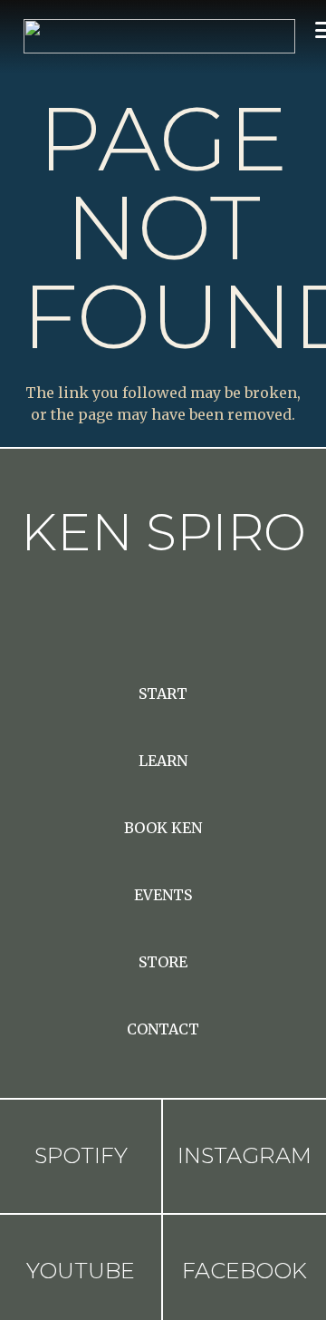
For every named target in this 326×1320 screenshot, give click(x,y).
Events (163, 895)
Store (163, 962)
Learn (163, 761)
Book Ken (163, 828)
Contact (163, 1029)
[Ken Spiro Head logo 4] (159, 36)
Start (163, 693)
